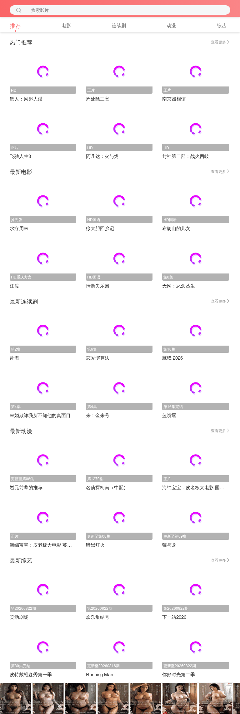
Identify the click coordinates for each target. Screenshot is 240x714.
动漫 (171, 25)
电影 (66, 25)
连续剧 (119, 25)
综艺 (221, 25)
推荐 (15, 25)
